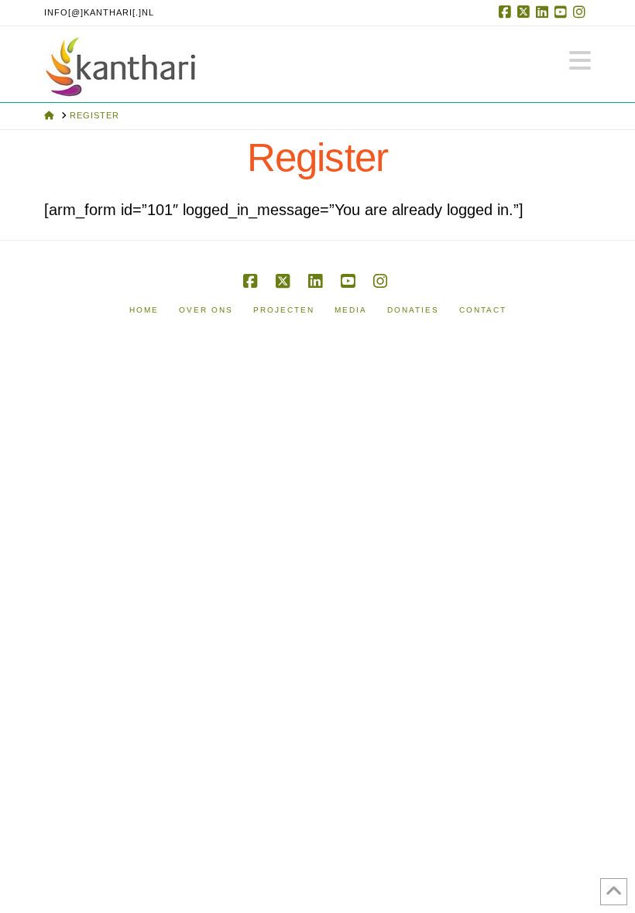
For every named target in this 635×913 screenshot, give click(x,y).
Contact (482, 310)
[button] (580, 61)
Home (144, 310)
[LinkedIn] (544, 12)
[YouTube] (563, 12)
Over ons (206, 310)
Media (351, 310)
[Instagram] (581, 12)
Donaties (413, 310)
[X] (526, 12)
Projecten (283, 310)
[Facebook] (507, 12)
